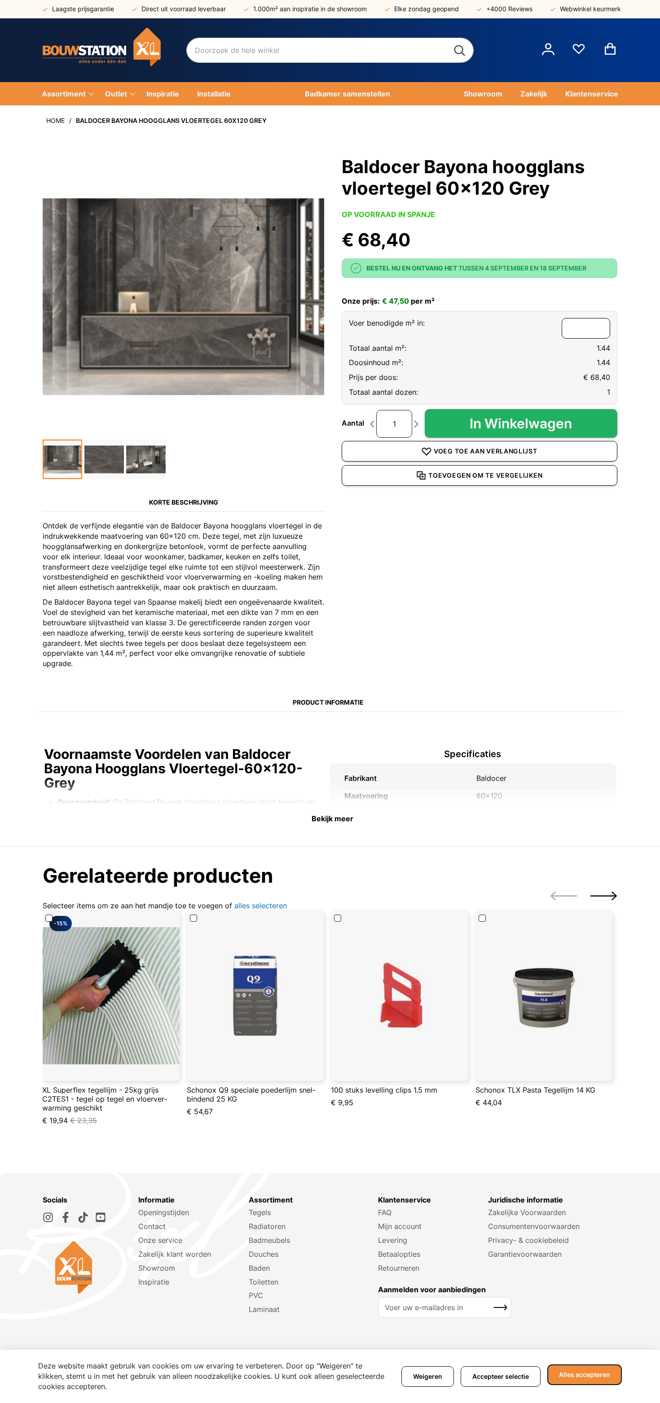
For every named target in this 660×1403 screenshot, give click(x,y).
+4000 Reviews (509, 9)
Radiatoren (267, 1226)
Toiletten (263, 1281)
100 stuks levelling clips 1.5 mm (384, 1089)
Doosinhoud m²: (376, 362)
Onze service (160, 1240)
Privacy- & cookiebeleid (528, 1240)
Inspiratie (153, 1281)
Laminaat (264, 1309)
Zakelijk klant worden (174, 1254)
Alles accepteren (584, 1374)
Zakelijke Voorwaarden (527, 1212)
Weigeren (427, 1376)
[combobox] (330, 50)
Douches (263, 1254)
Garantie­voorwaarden (525, 1254)
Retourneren (398, 1268)
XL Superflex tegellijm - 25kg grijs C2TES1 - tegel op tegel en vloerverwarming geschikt (104, 1098)
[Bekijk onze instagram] (48, 1217)
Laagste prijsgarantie (83, 9)
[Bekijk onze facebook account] (65, 1217)
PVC (256, 1295)
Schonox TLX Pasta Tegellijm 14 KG (535, 1089)
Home (55, 120)
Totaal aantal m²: (377, 348)
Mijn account (400, 1226)
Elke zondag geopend (426, 9)
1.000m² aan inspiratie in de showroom (310, 9)
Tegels (260, 1212)
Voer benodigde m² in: (387, 322)
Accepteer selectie (500, 1376)
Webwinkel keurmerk (590, 9)
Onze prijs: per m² (388, 300)
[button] (548, 50)
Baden (259, 1268)
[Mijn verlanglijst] (578, 52)
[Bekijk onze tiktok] (83, 1217)
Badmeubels (269, 1240)
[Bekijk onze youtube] (100, 1217)
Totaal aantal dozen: (383, 392)
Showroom (156, 1268)
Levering (392, 1240)
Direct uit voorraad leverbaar (183, 9)
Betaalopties (399, 1254)
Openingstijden (163, 1212)
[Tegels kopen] (114, 50)
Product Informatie (328, 702)
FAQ (385, 1212)
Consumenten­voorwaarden (534, 1226)
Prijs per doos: (373, 377)
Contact (152, 1226)
